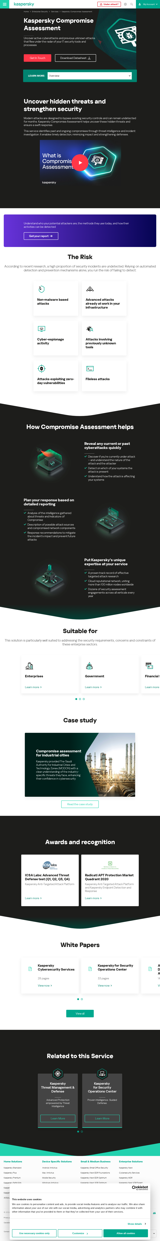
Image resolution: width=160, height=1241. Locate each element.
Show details (135, 1224)
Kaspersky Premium (12, 1178)
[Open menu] (4, 4)
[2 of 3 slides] (80, 699)
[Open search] (131, 4)
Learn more (32, 687)
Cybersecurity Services (129, 1173)
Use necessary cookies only (34, 1233)
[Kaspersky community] (154, 1213)
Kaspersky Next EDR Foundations (95, 1173)
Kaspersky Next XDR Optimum (94, 1183)
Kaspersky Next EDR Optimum (94, 1178)
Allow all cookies (126, 1233)
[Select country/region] (125, 4)
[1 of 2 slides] (78, 999)
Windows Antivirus (50, 1183)
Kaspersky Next (125, 1168)
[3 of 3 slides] (84, 699)
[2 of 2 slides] (82, 999)
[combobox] (90, 76)
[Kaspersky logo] (24, 4)
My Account (149, 4)
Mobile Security (49, 1178)
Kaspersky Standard (12, 1168)
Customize (78, 1233)
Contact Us (7, 1231)
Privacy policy (8, 1217)
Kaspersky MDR (125, 1178)
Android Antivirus (49, 1168)
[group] (50, 674)
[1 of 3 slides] (76, 699)
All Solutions (9, 1198)
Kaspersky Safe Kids (12, 1183)
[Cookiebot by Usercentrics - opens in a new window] (134, 1188)
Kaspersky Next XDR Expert (131, 1183)
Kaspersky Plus (10, 1173)
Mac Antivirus (48, 1173)
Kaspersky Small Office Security (94, 1168)
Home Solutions (13, 1161)
